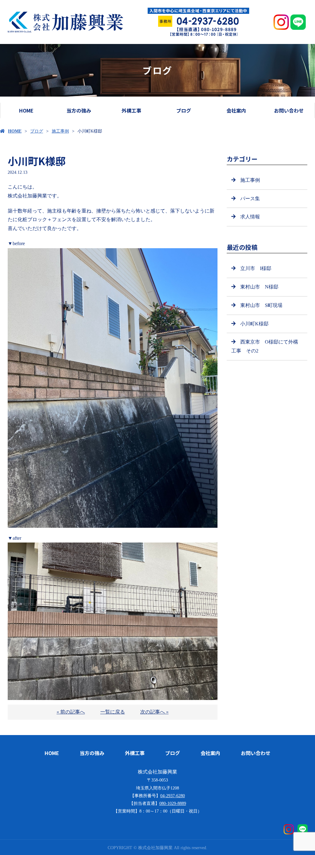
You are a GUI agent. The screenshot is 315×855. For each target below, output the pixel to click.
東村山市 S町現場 (261, 305)
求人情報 (250, 216)
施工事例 (60, 131)
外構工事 (131, 110)
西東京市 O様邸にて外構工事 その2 (264, 346)
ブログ (183, 110)
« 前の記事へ (71, 711)
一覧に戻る (112, 711)
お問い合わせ (289, 110)
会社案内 (236, 110)
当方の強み (78, 110)
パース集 (250, 198)
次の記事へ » (154, 711)
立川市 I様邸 (255, 268)
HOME (26, 110)
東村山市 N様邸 (259, 286)
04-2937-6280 (172, 795)
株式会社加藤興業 (157, 771)
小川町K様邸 (254, 323)
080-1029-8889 (172, 803)
